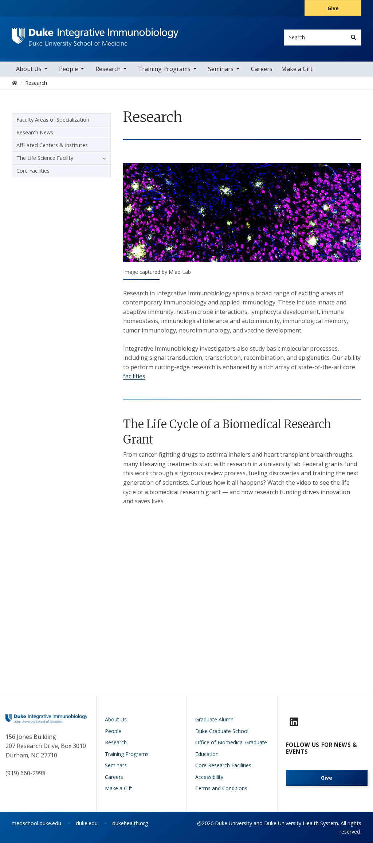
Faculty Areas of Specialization (52, 119)
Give (333, 8)
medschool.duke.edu (36, 823)
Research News (34, 132)
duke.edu (87, 823)
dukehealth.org (130, 823)
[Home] (95, 34)
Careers (261, 69)
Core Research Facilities (223, 765)
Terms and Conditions (221, 788)
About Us (29, 69)
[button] (102, 158)
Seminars (220, 69)
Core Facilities (33, 170)
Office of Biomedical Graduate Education (231, 748)
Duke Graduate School (221, 731)
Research (108, 69)
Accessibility (209, 776)
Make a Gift (297, 69)
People (68, 69)
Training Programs (164, 69)
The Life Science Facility (44, 157)
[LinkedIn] (294, 722)
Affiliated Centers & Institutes (52, 145)
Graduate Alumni (215, 719)
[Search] (353, 37)
